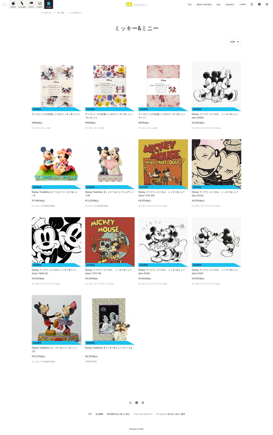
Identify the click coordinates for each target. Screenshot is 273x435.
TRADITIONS (49, 206)
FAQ (218, 4)
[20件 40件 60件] (235, 42)
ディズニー (36, 128)
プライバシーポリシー (142, 414)
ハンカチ (47, 128)
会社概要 (99, 414)
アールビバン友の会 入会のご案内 (170, 414)
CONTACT (230, 4)
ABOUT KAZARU (204, 4)
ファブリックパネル (211, 128)
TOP (190, 4)
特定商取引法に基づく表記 (118, 414)
